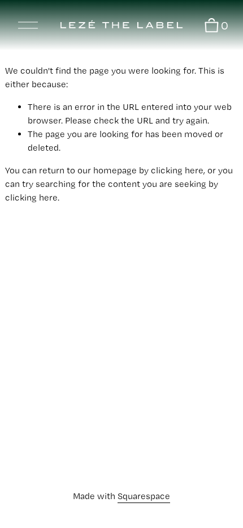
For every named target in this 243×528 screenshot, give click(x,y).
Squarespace (144, 496)
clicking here (177, 170)
